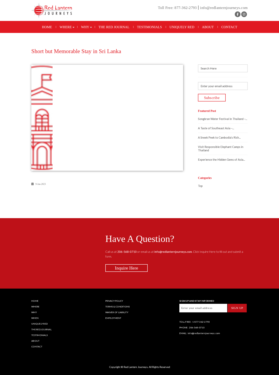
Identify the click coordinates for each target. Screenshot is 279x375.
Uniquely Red (181, 27)
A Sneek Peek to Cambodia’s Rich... (219, 137)
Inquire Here (126, 268)
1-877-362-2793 (201, 321)
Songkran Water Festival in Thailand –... (222, 118)
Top (200, 186)
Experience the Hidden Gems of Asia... (221, 159)
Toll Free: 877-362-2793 (177, 8)
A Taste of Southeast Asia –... (216, 128)
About (208, 27)
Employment (113, 318)
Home (47, 27)
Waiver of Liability (116, 312)
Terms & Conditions (117, 306)
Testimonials (149, 27)
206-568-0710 (196, 327)
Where (66, 27)
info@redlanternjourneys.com (224, 8)
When (35, 318)
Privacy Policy (114, 300)
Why (85, 27)
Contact (229, 27)
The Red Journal (114, 27)
